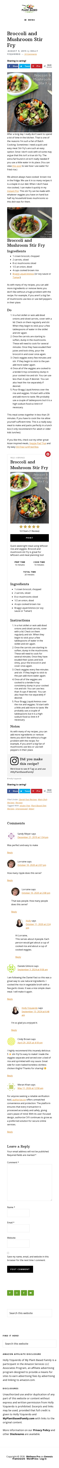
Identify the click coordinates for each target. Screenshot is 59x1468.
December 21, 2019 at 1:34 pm (33, 837)
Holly (28, 920)
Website (11, 1237)
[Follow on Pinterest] (10, 1293)
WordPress (32, 1458)
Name (11, 1207)
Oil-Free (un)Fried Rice (27, 446)
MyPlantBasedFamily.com (18, 1418)
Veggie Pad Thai (37, 443)
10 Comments (30, 54)
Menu (31, 20)
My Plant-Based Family (29, 8)
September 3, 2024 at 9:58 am (33, 969)
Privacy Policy (41, 1430)
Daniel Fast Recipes (28, 799)
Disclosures (17, 1434)
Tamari (16, 277)
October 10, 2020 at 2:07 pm (32, 865)
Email (10, 1222)
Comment (13, 1162)
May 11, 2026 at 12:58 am (30, 1088)
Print (29, 537)
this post (16, 165)
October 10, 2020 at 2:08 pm (36, 892)
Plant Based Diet (38, 805)
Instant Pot (13, 191)
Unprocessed (21, 808)
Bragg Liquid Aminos (23, 273)
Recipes (19, 802)
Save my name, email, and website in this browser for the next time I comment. (28, 1258)
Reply (10, 852)
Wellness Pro (33, 1456)
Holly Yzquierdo (30, 1008)
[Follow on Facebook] (24, 1293)
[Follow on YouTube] (31, 1293)
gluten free (25, 805)
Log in (43, 1458)
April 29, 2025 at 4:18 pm (30, 1042)
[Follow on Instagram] (17, 1293)
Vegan (31, 808)
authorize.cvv (19, 1099)
